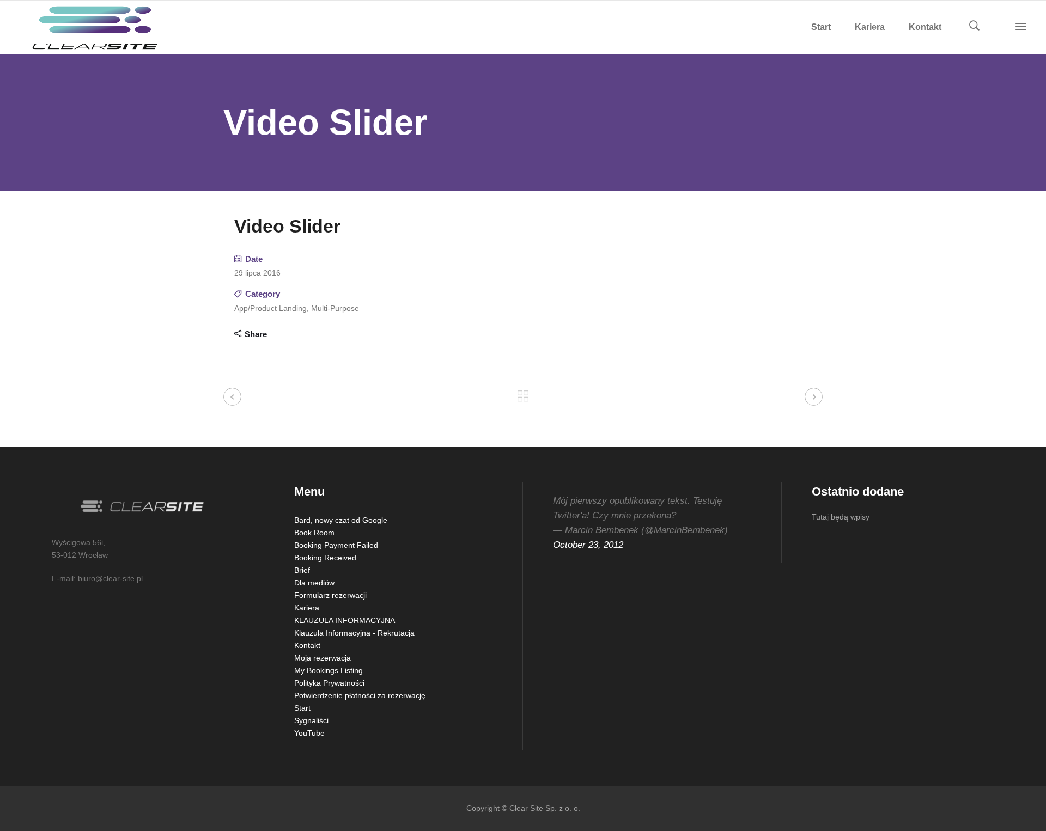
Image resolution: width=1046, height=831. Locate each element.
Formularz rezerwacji (330, 595)
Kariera (306, 607)
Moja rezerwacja (322, 657)
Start (302, 708)
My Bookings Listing (328, 670)
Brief (302, 570)
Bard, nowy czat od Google (340, 520)
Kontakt (307, 645)
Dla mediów (314, 582)
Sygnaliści (311, 720)
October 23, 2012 (588, 545)
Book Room (314, 532)
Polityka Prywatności (329, 683)
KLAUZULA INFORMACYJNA (344, 620)
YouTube (309, 733)
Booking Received (325, 557)
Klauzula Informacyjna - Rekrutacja (354, 632)
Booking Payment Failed (336, 545)
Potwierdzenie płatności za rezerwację (359, 695)
